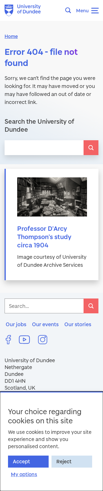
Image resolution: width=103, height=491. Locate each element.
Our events (45, 324)
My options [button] (24, 474)
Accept (21, 461)
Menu (82, 10)
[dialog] (51, 441)
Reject (64, 461)
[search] (91, 147)
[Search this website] (70, 10)
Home (11, 36)
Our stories (77, 324)
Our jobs (16, 324)
